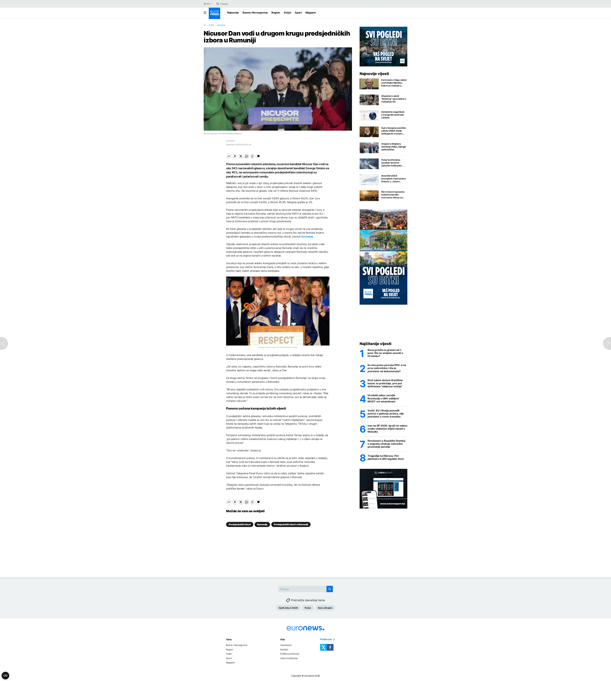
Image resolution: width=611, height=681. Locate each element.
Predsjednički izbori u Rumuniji (291, 524)
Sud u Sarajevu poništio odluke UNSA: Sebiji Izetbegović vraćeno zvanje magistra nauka (393, 131)
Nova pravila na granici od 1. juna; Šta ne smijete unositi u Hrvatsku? (385, 353)
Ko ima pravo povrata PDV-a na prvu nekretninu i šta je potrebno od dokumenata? (387, 368)
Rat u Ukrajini (325, 607)
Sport (298, 12)
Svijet (287, 12)
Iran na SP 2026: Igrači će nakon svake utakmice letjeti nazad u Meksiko (387, 428)
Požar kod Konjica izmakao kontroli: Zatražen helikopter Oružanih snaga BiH (391, 162)
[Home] (205, 25)
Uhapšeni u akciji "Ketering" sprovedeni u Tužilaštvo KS (393, 99)
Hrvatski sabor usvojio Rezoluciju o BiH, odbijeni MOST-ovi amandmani (383, 398)
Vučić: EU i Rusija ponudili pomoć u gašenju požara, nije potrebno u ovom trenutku (386, 413)
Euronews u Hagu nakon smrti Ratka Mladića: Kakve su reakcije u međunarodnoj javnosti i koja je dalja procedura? (394, 83)
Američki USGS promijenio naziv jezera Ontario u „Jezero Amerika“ (393, 178)
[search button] (217, 3)
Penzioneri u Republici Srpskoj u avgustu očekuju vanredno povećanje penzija (386, 443)
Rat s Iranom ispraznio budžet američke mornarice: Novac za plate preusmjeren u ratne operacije (393, 194)
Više (282, 639)
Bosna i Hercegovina (255, 12)
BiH (208, 4)
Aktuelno (221, 25)
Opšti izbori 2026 (288, 607)
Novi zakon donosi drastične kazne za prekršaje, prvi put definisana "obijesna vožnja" (385, 383)
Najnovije (233, 12)
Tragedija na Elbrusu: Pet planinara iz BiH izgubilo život (386, 457)
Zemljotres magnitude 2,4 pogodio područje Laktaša (392, 114)
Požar (308, 607)
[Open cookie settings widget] (5, 675)
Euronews (307, 236)
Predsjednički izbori (240, 524)
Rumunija (262, 524)
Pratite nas (326, 639)
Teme (229, 639)
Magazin (311, 12)
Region (275, 12)
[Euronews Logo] (214, 13)
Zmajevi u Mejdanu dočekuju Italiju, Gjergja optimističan (393, 146)
